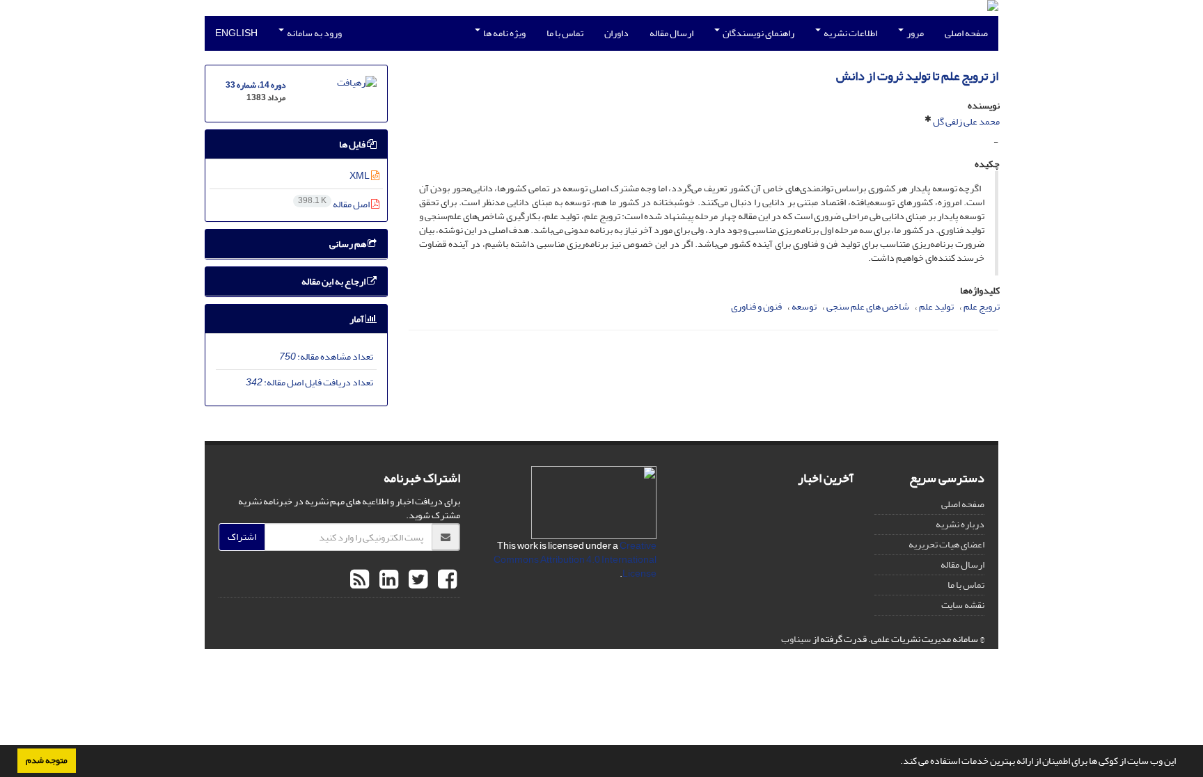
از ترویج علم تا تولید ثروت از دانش (917, 76)
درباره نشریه (960, 524)
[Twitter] (416, 580)
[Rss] (359, 580)
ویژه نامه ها (504, 33)
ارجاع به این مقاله (334, 281)
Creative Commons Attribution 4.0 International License (575, 559)
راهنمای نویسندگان (757, 33)
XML (360, 175)
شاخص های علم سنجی (867, 306)
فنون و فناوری (756, 306)
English (236, 33)
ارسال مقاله (671, 33)
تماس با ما (565, 33)
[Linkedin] (387, 580)
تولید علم (936, 306)
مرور (914, 33)
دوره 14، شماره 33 (255, 85)
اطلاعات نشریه (849, 33)
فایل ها (353, 144)
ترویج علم (982, 306)
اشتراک (242, 536)
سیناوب (796, 639)
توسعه (804, 306)
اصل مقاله (334, 204)
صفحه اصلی (966, 33)
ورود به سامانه (313, 33)
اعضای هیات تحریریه (946, 544)
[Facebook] (445, 580)
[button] (897, 762)
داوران (616, 33)
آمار (357, 319)
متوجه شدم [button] (47, 760)
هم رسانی (348, 243)
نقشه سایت (962, 604)
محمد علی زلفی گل (966, 121)
